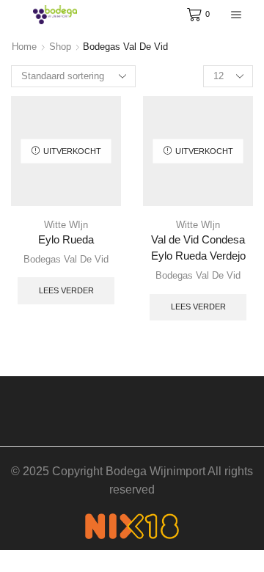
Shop (60, 46)
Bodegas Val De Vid (66, 259)
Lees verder (66, 290)
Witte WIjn (66, 224)
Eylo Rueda (66, 240)
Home (24, 46)
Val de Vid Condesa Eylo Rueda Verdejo (198, 248)
